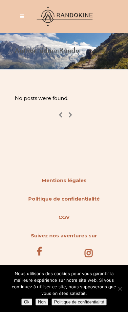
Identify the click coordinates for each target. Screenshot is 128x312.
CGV (64, 217)
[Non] (120, 288)
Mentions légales (64, 180)
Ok (27, 302)
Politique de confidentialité (64, 199)
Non (42, 302)
